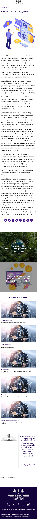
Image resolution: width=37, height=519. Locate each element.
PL (28, 465)
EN (22, 464)
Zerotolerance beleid (6, 320)
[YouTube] (28, 504)
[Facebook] (5, 220)
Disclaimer (26, 514)
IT (31, 464)
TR (30, 465)
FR (29, 464)
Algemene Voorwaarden (5, 514)
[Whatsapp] (24, 220)
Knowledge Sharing (5, 7)
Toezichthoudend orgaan (7, 395)
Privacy (21, 514)
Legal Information (17, 516)
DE (27, 464)
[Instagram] (18, 504)
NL (24, 464)
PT (25, 465)
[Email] (31, 220)
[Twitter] (13, 220)
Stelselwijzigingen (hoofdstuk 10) (10, 420)
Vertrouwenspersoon (6, 344)
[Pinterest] (16, 220)
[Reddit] (27, 220)
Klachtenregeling (15, 514)
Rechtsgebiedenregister (7, 516)
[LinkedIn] (23, 504)
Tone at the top (5, 369)
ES (34, 464)
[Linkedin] (20, 220)
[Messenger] (9, 220)
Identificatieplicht (26, 516)
